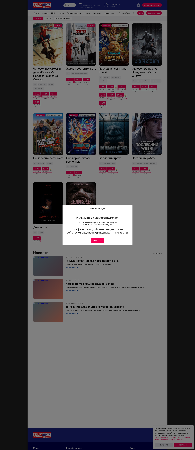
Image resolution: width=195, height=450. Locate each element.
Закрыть (97, 240)
